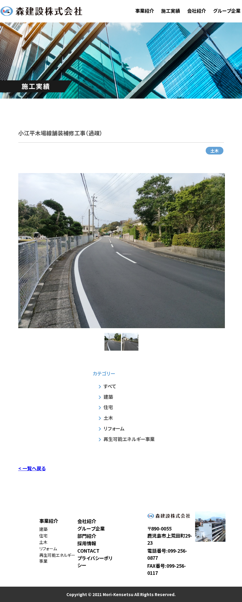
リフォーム (114, 428)
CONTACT (88, 550)
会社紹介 (196, 10)
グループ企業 (227, 10)
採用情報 (86, 543)
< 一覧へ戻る (32, 468)
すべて (110, 386)
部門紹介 (86, 535)
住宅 (108, 407)
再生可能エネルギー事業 (129, 438)
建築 (108, 396)
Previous (14, 250)
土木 (214, 151)
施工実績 (170, 10)
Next (229, 250)
